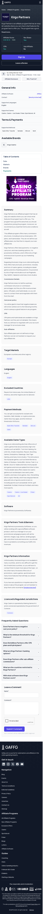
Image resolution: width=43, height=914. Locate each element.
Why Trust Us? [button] (32, 79)
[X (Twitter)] (13, 764)
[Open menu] (40, 2)
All (19, 496)
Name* (6, 691)
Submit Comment (14, 729)
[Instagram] (8, 764)
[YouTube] (22, 764)
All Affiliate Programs (8, 818)
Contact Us (5, 805)
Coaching (5, 858)
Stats (3, 862)
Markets (6, 164)
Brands (6, 168)
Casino (9, 492)
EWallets (4, 873)
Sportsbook (11, 496)
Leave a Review (22, 63)
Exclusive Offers (7, 826)
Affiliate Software (7, 849)
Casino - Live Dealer (21, 492)
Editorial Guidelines (8, 790)
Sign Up (21, 57)
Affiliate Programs (13, 10)
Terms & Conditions (8, 786)
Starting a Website (8, 877)
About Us (5, 782)
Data (5, 161)
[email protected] (30, 587)
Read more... (6, 32)
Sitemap (4, 809)
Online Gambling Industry (10, 866)
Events (4, 778)
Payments (7, 171)
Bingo (3, 841)
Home (4, 10)
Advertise (5, 801)
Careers (4, 797)
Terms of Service (20, 906)
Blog (3, 774)
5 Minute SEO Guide (8, 869)
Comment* (8, 700)
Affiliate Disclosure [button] (11, 79)
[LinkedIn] (4, 764)
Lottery (4, 845)
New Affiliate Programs (9, 822)
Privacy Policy (6, 793)
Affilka (39, 94)
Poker (32, 492)
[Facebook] (17, 764)
